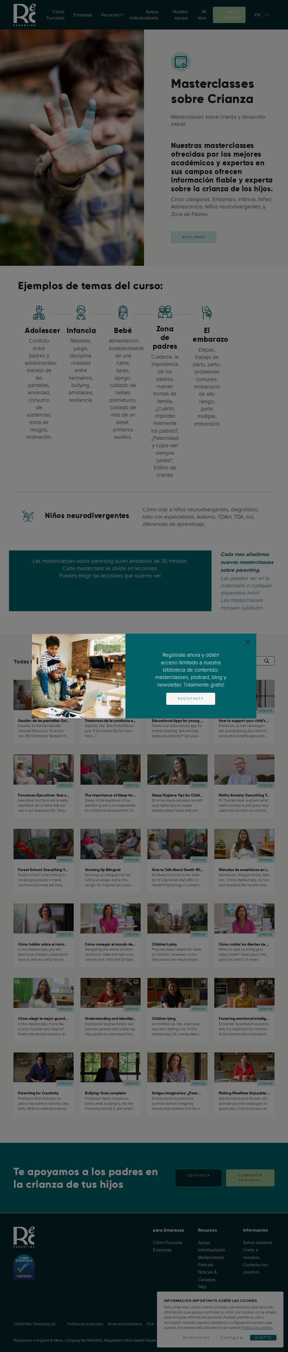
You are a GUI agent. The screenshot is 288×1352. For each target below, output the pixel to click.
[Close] (248, 642)
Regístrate (191, 699)
